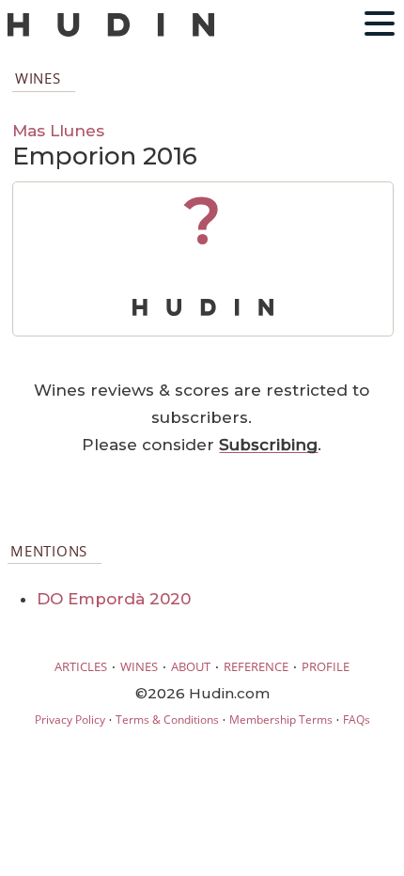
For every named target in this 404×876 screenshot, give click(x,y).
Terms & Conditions (167, 719)
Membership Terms (281, 719)
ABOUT (190, 666)
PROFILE (326, 666)
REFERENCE (256, 666)
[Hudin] (111, 32)
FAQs (356, 719)
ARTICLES (80, 666)
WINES (139, 666)
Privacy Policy (70, 719)
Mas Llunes (58, 130)
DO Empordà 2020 (114, 598)
